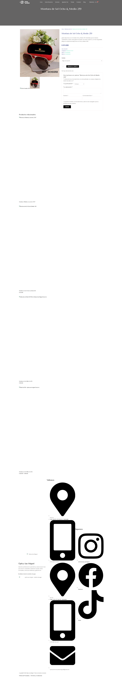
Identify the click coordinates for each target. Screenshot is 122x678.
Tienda (72, 2)
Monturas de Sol (68, 29)
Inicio (41, 2)
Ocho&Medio (67, 52)
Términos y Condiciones (36, 675)
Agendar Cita (65, 2)
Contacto (79, 2)
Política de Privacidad (24, 675)
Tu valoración (68, 87)
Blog (84, 2)
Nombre (65, 95)
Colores (63, 58)
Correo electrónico (87, 95)
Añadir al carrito (73, 66)
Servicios (57, 2)
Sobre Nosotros (49, 2)
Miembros (91, 2)
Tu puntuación (68, 83)
